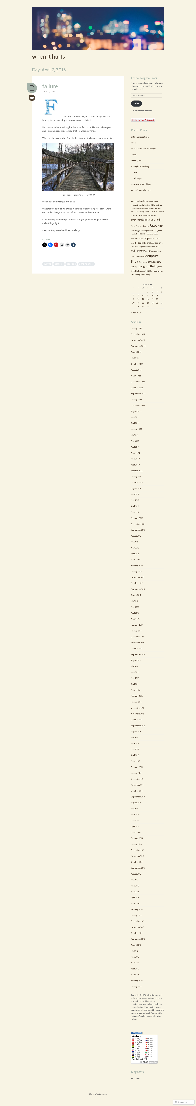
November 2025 (138, 340)
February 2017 (137, 625)
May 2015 (135, 749)
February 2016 (137, 696)
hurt (152, 239)
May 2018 (135, 548)
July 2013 (134, 880)
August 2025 (136, 352)
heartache (134, 234)
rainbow (160, 251)
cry (160, 212)
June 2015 (135, 743)
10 (153, 295)
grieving (135, 230)
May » (139, 313)
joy (144, 242)
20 (133, 303)
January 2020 (136, 476)
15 (143, 299)
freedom (143, 226)
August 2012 (136, 945)
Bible (154, 204)
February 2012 (137, 980)
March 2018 (135, 559)
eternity (145, 219)
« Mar (133, 313)
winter (143, 275)
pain (133, 250)
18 (157, 299)
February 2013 (137, 909)
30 (148, 306)
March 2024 (136, 376)
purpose (154, 251)
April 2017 (135, 613)
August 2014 (136, 802)
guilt (141, 230)
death (141, 215)
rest (132, 256)
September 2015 (138, 726)
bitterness (135, 208)
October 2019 (137, 482)
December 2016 (137, 636)
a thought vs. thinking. (140, 166)
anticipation (153, 201)
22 (143, 303)
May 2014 (135, 820)
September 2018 (138, 530)
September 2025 (138, 346)
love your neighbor (138, 247)
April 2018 (135, 553)
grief (160, 225)
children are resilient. (140, 137)
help (141, 238)
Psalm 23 (147, 251)
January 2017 (136, 631)
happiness (147, 230)
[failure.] (32, 88)
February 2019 (137, 518)
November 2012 (137, 927)
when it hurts (48, 56)
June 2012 (135, 957)
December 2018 (137, 524)
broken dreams (145, 208)
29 (143, 306)
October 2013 (136, 862)
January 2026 (136, 328)
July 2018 (134, 542)
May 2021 (135, 441)
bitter (159, 205)
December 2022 (138, 405)
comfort (154, 211)
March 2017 (135, 619)
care (132, 211)
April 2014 (135, 826)
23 (148, 303)
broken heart (156, 208)
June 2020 (135, 459)
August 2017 (136, 595)
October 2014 (137, 791)
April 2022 (135, 423)
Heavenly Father (152, 234)
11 (157, 295)
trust (148, 271)
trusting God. (136, 160)
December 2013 (137, 850)
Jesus (140, 242)
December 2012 (137, 921)
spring (134, 266)
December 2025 (138, 334)
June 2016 (135, 672)
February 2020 (137, 471)
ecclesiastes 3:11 (150, 216)
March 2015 (135, 761)
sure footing (86, 264)
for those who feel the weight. (143, 148)
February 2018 (137, 565)
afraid (141, 201)
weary (137, 274)
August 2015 (136, 731)
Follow (136, 103)
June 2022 (135, 417)
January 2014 (136, 844)
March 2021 (135, 453)
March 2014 (135, 832)
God (153, 225)
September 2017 (138, 589)
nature (149, 246)
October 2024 (137, 364)
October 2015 (136, 719)
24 (153, 303)
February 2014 (137, 838)
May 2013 (135, 891)
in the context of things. (141, 184)
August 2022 (136, 411)
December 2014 (137, 779)
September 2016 (138, 654)
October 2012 (136, 933)
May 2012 (135, 963)
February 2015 (137, 767)
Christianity (139, 211)
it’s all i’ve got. (136, 178)
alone (146, 201)
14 (138, 299)
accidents (134, 201)
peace (140, 250)
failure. (50, 86)
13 (133, 299)
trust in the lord (157, 271)
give (148, 226)
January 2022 (136, 429)
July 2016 (134, 666)
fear (137, 226)
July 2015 (134, 737)
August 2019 (136, 488)
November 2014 (137, 785)
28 (138, 306)
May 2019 (135, 500)
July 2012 (134, 951)
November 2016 (137, 642)
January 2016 (136, 702)
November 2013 (137, 856)
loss (156, 243)
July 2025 (135, 358)
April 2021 (135, 447)
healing (155, 231)
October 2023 (137, 388)
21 (138, 303)
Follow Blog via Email (144, 78)
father (133, 226)
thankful (135, 271)
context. (134, 172)
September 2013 (138, 868)
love (161, 243)
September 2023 (138, 393)
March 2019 (135, 512)
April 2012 (135, 969)
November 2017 (137, 577)
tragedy (142, 271)
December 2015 (137, 708)
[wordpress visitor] (136, 1033)
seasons (144, 262)
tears (160, 267)
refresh (59, 264)
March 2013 (135, 903)
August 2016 (136, 660)
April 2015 (135, 755)
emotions (135, 220)
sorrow (157, 261)
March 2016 (135, 690)
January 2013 (136, 915)
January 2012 (136, 986)
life (148, 243)
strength (142, 266)
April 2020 (135, 465)
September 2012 (138, 939)
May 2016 (135, 678)
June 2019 (135, 494)
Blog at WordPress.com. (98, 1094)
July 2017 (134, 601)
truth (133, 274)
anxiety (134, 205)
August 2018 (136, 536)
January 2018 (136, 571)
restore (71, 264)
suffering (153, 266)
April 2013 (135, 897)
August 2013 (136, 874)
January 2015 (136, 773)
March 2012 (135, 974)
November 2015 (137, 714)
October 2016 (137, 648)
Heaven (142, 234)
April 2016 (135, 684)
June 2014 (135, 814)
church (147, 211)
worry (148, 274)
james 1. (134, 154)
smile (151, 261)
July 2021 (134, 435)
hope (147, 238)
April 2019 (135, 506)
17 (152, 299)
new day (155, 247)
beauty (140, 205)
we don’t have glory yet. (141, 190)
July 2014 (134, 808)
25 (157, 303)
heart (160, 231)
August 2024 (136, 370)
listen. (133, 143)
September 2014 (138, 797)
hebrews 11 (135, 239)
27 (133, 306)
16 (148, 299)
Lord (152, 243)
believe (147, 205)
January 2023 (136, 399)
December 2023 (138, 381)
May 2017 (135, 607)
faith (158, 219)
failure (47, 264)
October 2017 (136, 583)
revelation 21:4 (140, 256)
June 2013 (135, 886)
